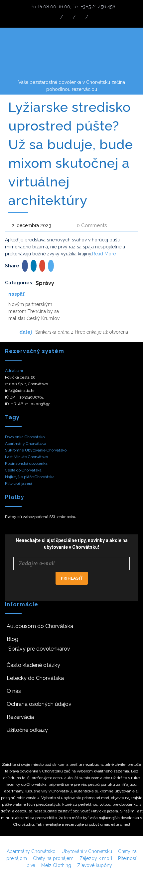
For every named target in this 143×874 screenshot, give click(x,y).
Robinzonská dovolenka (26, 463)
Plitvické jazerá (18, 483)
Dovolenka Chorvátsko (25, 437)
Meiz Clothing (56, 865)
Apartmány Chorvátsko (25, 443)
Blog (12, 639)
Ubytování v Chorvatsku (87, 851)
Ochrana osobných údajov (39, 704)
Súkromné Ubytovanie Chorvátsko (36, 450)
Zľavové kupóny (94, 865)
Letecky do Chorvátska (35, 678)
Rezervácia (20, 717)
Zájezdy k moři (95, 858)
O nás (14, 691)
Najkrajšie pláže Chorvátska (30, 476)
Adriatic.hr (14, 370)
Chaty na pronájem (53, 858)
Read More (104, 253)
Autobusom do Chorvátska (40, 626)
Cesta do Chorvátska (23, 470)
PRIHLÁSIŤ (71, 578)
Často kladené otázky (33, 665)
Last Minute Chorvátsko (26, 456)
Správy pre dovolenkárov (39, 649)
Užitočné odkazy (27, 730)
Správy (45, 283)
